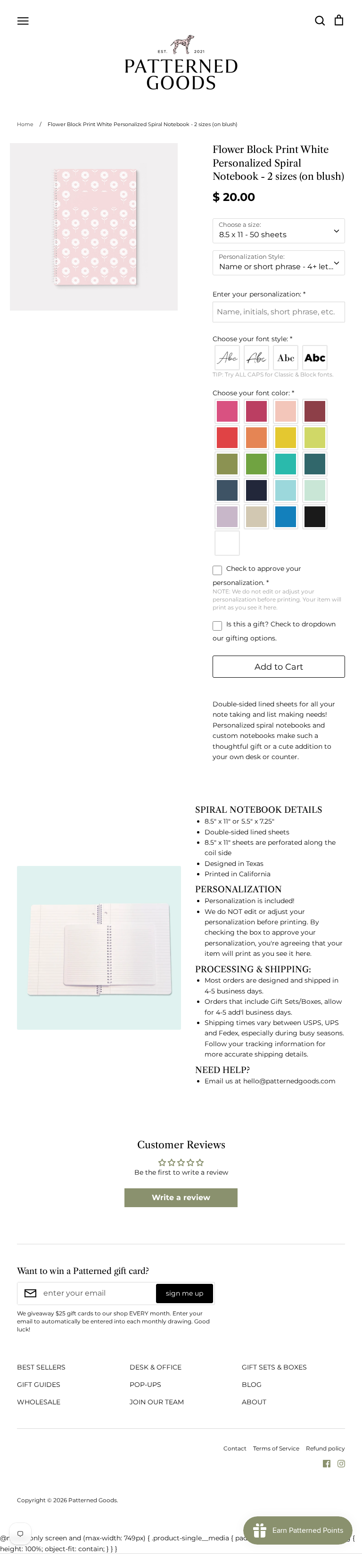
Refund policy (325, 1448)
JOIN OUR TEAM (157, 1402)
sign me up (184, 1293)
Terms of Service (276, 1448)
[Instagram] (337, 1463)
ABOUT (254, 1402)
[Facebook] (323, 1463)
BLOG (252, 1384)
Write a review (181, 1197)
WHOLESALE (38, 1402)
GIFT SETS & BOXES (274, 1367)
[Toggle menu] (23, 20)
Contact (235, 1448)
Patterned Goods (92, 1500)
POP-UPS (145, 1384)
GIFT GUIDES (38, 1384)
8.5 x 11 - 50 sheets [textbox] (253, 234)
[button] (279, 294)
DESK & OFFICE (155, 1367)
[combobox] (279, 230)
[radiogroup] (279, 357)
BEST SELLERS (41, 1367)
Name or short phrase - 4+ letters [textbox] (281, 266)
